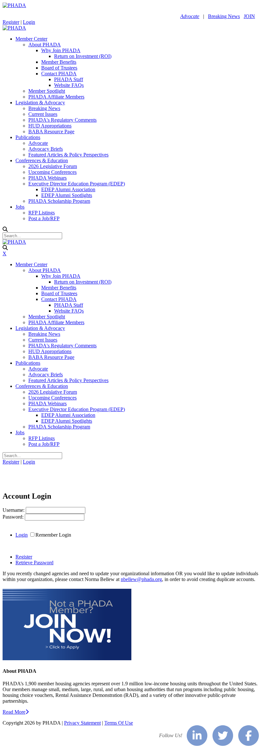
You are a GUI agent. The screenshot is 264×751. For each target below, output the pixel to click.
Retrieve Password (34, 562)
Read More (14, 712)
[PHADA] (14, 5)
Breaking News (224, 16)
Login (29, 22)
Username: (14, 510)
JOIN (249, 16)
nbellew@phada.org (141, 579)
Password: (14, 517)
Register (11, 22)
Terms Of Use (118, 723)
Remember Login (53, 535)
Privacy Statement (82, 723)
